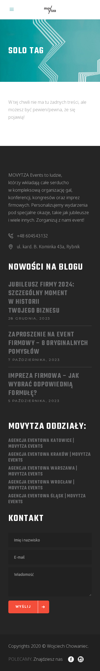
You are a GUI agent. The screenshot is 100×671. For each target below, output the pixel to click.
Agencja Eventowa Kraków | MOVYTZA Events (49, 457)
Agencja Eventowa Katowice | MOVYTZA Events (41, 443)
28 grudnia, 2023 (29, 318)
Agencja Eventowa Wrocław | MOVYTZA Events (41, 485)
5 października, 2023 (34, 401)
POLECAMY (19, 659)
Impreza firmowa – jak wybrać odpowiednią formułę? (43, 385)
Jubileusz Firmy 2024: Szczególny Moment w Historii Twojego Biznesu (41, 298)
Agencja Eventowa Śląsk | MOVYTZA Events (47, 499)
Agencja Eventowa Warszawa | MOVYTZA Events (42, 471)
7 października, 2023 (34, 360)
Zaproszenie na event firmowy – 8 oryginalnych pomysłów (48, 343)
